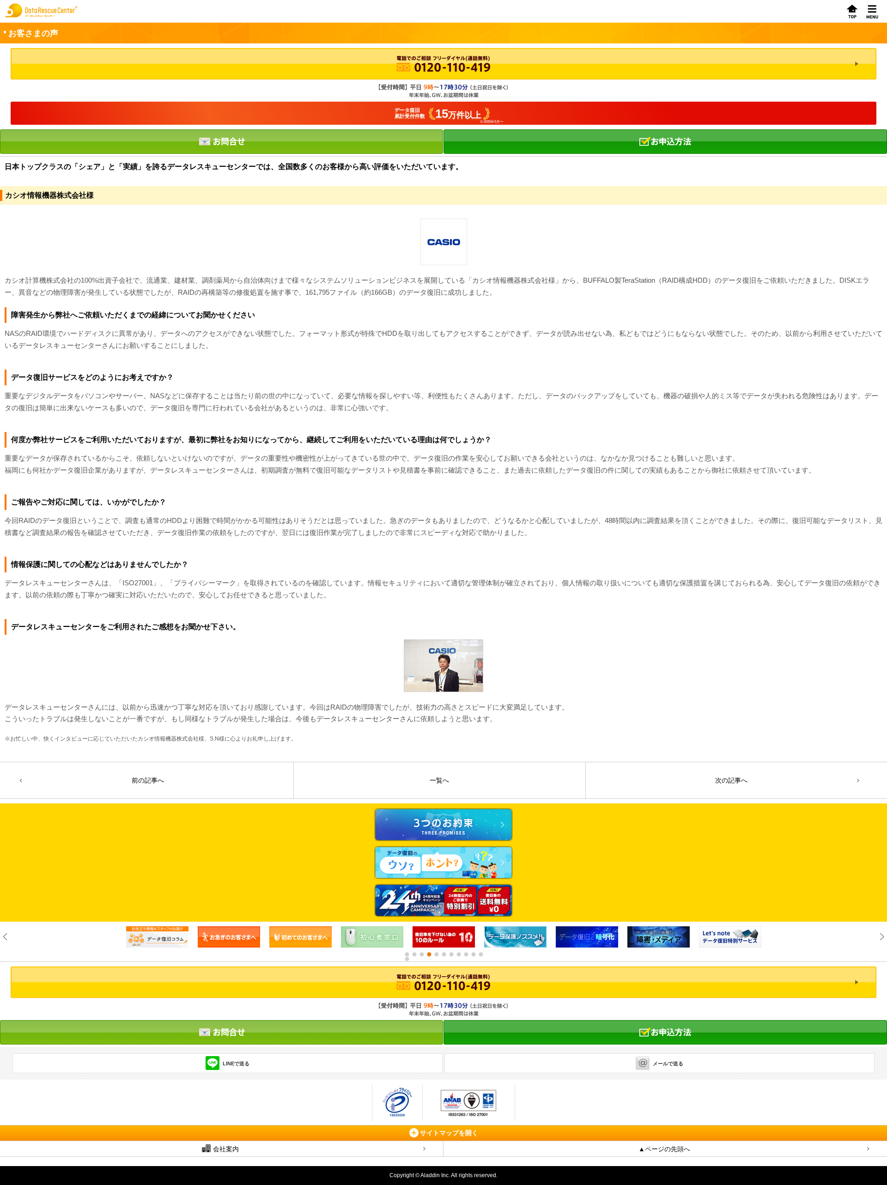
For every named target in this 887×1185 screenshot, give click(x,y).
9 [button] (465, 954)
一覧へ (439, 780)
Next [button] (881, 936)
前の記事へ (148, 780)
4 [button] (428, 954)
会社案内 (226, 1149)
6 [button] (443, 954)
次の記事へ (731, 780)
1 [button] (406, 954)
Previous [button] (5, 936)
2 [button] (414, 954)
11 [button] (480, 954)
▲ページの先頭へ (664, 1149)
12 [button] (406, 959)
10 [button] (473, 954)
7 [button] (451, 954)
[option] (159, 937)
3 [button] (421, 954)
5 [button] (436, 954)
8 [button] (458, 954)
